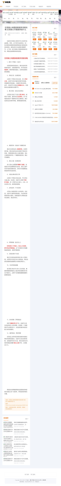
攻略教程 (10, 10)
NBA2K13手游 (38, 92)
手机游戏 (16, 6)
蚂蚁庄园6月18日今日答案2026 (21, 429)
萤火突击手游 (38, 101)
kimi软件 (6, 18)
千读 (37, 18)
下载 (34, 39)
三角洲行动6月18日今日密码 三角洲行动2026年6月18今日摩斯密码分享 (21, 437)
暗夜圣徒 (42, 18)
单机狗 (44, 480)
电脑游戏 (49, 6)
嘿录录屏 (28, 18)
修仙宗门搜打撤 (56, 18)
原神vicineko (55, 46)
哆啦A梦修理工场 (40, 37)
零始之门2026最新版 (45, 37)
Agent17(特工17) (39, 105)
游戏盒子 (2, 10)
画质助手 (24, 18)
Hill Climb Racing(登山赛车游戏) (43, 88)
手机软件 (8, 6)
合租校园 (50, 46)
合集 (17, 10)
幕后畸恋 (34, 46)
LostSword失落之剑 (55, 37)
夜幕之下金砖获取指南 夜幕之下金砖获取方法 (40, 69)
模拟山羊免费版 (39, 97)
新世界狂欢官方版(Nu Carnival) (43, 113)
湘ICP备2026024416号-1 (36, 480)
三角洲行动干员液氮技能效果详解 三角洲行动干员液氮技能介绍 (40, 58)
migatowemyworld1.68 (50, 37)
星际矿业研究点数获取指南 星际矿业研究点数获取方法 (21, 451)
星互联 (46, 18)
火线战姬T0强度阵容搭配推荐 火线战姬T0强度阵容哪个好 (40, 61)
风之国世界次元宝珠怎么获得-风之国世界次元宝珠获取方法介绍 (21, 444)
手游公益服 (32, 6)
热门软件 (27, 474)
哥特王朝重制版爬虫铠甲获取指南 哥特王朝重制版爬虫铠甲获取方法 (21, 422)
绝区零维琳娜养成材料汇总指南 (40, 66)
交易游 (19, 18)
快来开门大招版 (10, 18)
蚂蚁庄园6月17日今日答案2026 (21, 459)
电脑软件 (41, 6)
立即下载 (54, 83)
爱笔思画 (15, 18)
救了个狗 (45, 46)
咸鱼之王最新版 (45, 82)
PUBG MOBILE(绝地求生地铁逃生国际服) (44, 117)
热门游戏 (24, 6)
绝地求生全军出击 (39, 121)
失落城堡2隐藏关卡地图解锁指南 (40, 63)
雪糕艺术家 (33, 18)
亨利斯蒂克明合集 (34, 37)
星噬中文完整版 (39, 109)
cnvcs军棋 (40, 46)
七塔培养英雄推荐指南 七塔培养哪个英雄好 (40, 71)
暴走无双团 (51, 18)
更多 (26, 418)
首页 (1, 6)
